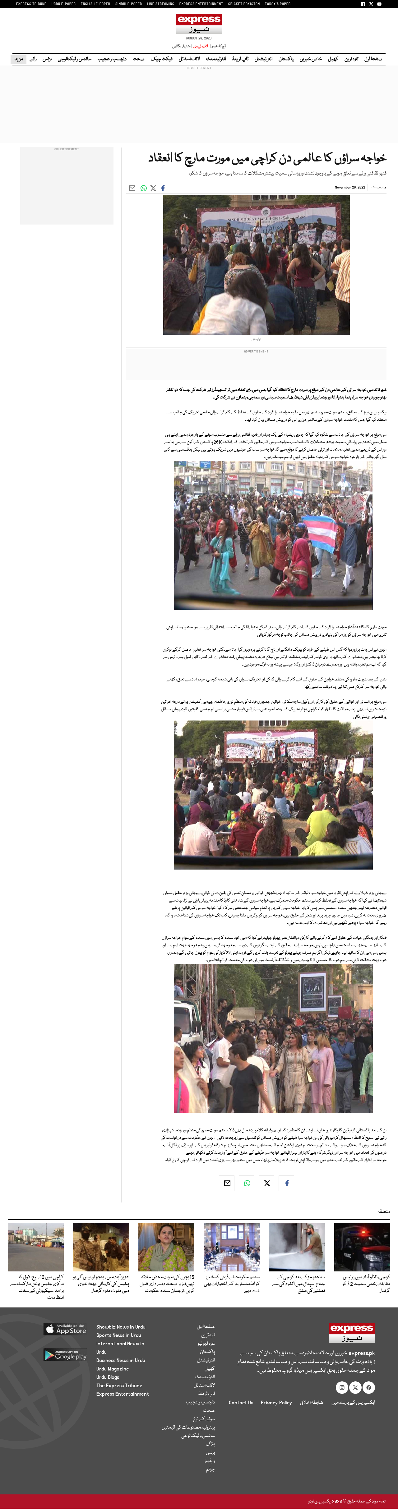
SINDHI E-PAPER (128, 4)
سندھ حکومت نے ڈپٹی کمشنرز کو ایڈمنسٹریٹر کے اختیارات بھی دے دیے (232, 1284)
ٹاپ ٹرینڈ (240, 59)
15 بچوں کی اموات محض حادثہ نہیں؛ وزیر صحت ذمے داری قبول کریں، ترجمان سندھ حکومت (167, 1284)
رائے (33, 59)
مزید (18, 59)
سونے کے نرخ (204, 1419)
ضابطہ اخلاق (312, 1403)
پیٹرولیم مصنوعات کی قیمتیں (188, 1427)
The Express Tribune (119, 1385)
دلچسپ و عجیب (112, 59)
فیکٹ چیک (162, 59)
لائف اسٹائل (189, 59)
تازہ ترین (351, 59)
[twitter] (266, 1183)
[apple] (55, 1331)
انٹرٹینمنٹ (216, 59)
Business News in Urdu (120, 1360)
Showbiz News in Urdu (121, 1327)
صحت (139, 59)
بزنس (47, 59)
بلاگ (210, 1444)
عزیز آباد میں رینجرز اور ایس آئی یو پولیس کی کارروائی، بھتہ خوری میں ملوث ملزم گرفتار (101, 1284)
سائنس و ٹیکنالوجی (74, 59)
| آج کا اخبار (217, 46)
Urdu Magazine (112, 1369)
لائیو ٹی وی (200, 46)
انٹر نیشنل (263, 59)
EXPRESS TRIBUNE (31, 4)
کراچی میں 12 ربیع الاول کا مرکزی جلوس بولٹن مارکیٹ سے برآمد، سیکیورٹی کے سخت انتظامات (37, 1288)
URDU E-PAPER (64, 4)
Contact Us (241, 1403)
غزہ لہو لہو (206, 1344)
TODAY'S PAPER (278, 4)
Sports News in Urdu (118, 1335)
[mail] (226, 1183)
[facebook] (286, 1183)
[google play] (55, 1357)
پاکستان (286, 59)
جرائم (210, 1469)
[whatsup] (246, 1183)
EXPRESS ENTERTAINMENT (201, 4)
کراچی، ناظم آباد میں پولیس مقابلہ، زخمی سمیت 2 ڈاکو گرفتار (366, 1284)
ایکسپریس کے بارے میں (353, 1403)
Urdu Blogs (107, 1377)
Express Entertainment (122, 1394)
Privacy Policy (276, 1403)
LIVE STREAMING (160, 4)
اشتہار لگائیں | (182, 46)
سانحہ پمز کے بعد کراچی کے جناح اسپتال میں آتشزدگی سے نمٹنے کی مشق (298, 1284)
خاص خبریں (311, 59)
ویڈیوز (210, 1461)
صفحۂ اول (373, 59)
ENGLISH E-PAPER (95, 4)
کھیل (333, 59)
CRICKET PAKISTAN (244, 4)
